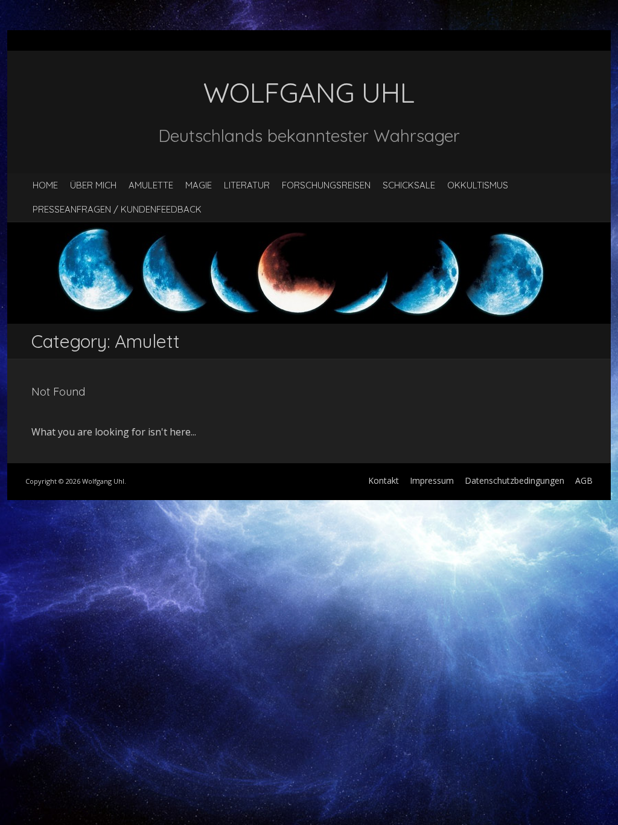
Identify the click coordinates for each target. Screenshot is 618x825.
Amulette (151, 185)
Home (45, 185)
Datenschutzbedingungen (514, 480)
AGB (584, 480)
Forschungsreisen (326, 185)
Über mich (93, 185)
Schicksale (409, 185)
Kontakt (383, 480)
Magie (198, 185)
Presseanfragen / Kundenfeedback (117, 209)
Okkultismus (477, 185)
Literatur (247, 185)
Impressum (432, 480)
